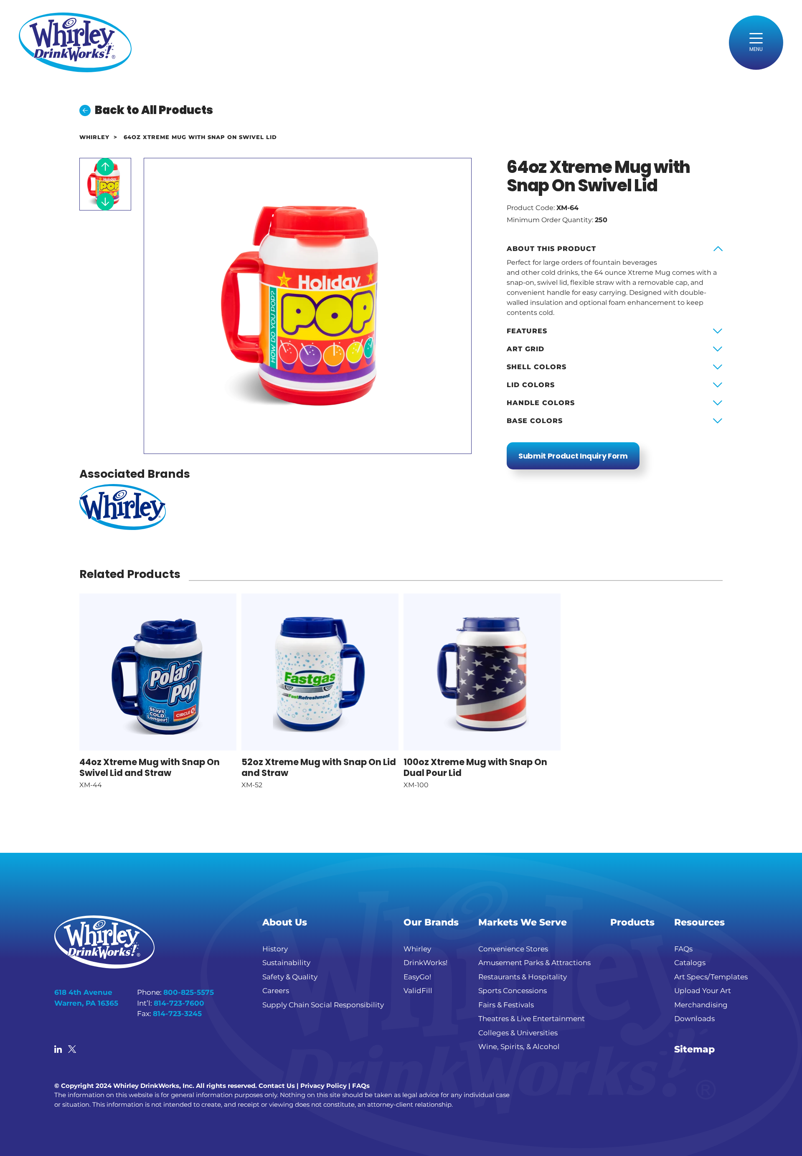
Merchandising (701, 1005)
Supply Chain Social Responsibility (323, 1005)
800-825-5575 (188, 992)
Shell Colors (536, 367)
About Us (284, 922)
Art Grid (525, 349)
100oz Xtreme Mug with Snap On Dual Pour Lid (475, 767)
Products (632, 922)
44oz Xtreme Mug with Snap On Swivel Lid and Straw (149, 767)
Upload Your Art (702, 990)
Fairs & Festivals (506, 1005)
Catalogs (690, 962)
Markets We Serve (522, 922)
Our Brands (431, 922)
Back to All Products (154, 110)
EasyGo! (417, 977)
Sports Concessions (512, 990)
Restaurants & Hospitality (522, 977)
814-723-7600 (179, 1003)
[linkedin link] (58, 1050)
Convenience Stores (513, 949)
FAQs (683, 949)
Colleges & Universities (518, 1033)
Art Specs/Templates (711, 977)
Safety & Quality (289, 977)
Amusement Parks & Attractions (534, 962)
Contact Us (277, 1086)
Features (527, 331)
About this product (551, 249)
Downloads (694, 1018)
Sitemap (694, 1049)
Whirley (94, 137)
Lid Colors (531, 385)
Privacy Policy (323, 1086)
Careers (275, 990)
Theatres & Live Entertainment (531, 1018)
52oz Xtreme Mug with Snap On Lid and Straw (318, 767)
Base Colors (535, 421)
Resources (699, 922)
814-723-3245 (177, 1013)
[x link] (72, 1050)
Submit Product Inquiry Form (573, 456)
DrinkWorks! (425, 962)
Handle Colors (541, 403)
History (275, 949)
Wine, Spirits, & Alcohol (519, 1046)
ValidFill (418, 990)
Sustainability (286, 962)
